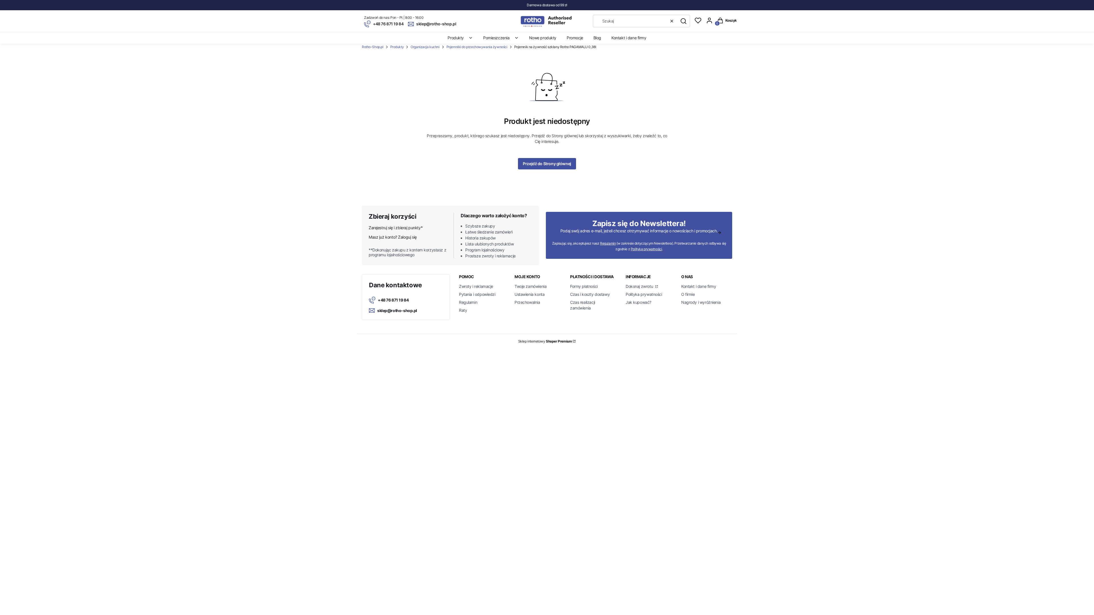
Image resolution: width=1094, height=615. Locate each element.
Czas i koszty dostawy (590, 294)
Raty (463, 310)
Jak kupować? (638, 302)
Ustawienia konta (529, 294)
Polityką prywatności (646, 249)
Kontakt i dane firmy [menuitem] (628, 37)
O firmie (688, 294)
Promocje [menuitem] (575, 37)
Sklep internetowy (545, 341)
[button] (683, 21)
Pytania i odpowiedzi (477, 294)
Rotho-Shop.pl (372, 47)
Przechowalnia (527, 302)
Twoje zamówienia (530, 286)
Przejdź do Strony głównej (547, 163)
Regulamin (608, 243)
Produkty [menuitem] (456, 37)
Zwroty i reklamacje (476, 286)
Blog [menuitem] (597, 37)
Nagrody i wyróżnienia (701, 302)
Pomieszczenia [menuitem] (496, 37)
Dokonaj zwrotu (640, 286)
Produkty (397, 47)
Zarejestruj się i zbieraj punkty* (396, 227)
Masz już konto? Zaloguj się (393, 237)
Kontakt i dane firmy (698, 286)
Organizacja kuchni (425, 47)
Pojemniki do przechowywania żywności (476, 47)
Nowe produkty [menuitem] (543, 37)
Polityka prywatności (644, 294)
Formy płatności (584, 286)
